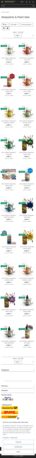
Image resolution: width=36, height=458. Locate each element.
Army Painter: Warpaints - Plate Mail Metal (9, 342)
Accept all (18, 442)
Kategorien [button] (5, 370)
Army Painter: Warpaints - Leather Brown (9, 279)
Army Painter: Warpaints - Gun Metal (27, 342)
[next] (33, 35)
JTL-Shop (21, 455)
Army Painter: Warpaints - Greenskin (9, 153)
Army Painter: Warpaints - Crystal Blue (27, 184)
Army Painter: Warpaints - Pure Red (27, 59)
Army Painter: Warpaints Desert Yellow (27, 247)
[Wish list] (29, 2)
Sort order (13, 24)
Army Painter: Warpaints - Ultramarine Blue (9, 216)
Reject (18, 451)
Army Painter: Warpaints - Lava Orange (27, 90)
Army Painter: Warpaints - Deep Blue (27, 216)
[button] (26, 2)
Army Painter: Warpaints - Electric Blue (9, 184)
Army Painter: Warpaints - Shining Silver (27, 310)
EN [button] (22, 2)
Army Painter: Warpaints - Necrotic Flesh (27, 122)
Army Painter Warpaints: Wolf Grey (9, 247)
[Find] (33, 5)
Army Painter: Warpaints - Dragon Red (9, 90)
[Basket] (33, 2)
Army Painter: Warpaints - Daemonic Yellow (9, 122)
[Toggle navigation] (2, 1)
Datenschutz (14, 437)
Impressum (6, 437)
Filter (5, 24)
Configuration (18, 447)
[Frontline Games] (9, 2)
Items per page (26, 24)
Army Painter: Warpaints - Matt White (9, 59)
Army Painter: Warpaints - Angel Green (27, 153)
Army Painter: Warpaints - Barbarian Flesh (27, 279)
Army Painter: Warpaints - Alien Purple (9, 310)
